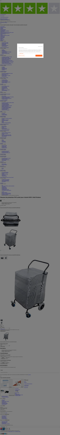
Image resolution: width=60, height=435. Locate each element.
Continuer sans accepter (40, 46)
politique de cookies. (21, 53)
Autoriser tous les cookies (39, 55)
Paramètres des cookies (21, 55)
